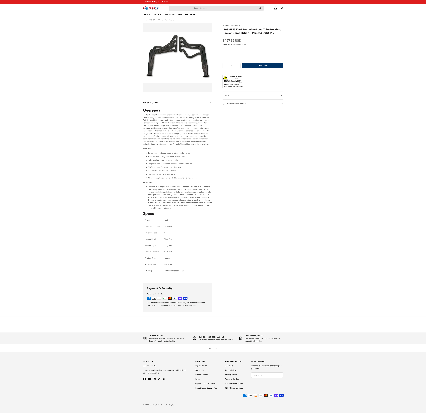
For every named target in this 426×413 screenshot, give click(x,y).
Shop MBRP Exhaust (160, 2)
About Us (229, 366)
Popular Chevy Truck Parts (205, 383)
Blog (180, 14)
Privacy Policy (231, 374)
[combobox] (216, 8)
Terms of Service (232, 379)
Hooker (225, 26)
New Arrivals (170, 14)
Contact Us (199, 370)
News (197, 379)
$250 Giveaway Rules (234, 388)
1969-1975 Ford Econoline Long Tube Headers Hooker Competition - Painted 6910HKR (162, 20)
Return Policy (230, 370)
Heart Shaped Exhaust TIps (206, 388)
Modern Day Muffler (154, 405)
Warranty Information (234, 383)
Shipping (226, 45)
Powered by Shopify (167, 405)
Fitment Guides (201, 374)
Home (145, 20)
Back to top (213, 348)
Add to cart (262, 66)
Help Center (189, 14)
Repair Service (201, 366)
